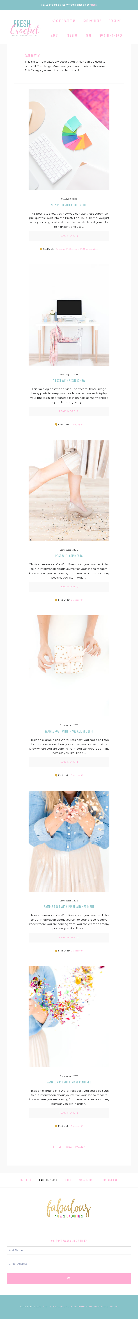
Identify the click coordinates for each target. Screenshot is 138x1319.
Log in (114, 1307)
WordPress (101, 1307)
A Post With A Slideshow (69, 380)
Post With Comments (69, 556)
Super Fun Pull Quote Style (69, 205)
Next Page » (75, 1147)
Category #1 (62, 249)
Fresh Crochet (25, 28)
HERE (94, 5)
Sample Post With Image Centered (69, 1082)
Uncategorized (90, 249)
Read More (67, 235)
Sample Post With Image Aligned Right (69, 906)
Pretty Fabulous (53, 1307)
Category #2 (75, 249)
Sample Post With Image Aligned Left (69, 731)
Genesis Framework (80, 1307)
